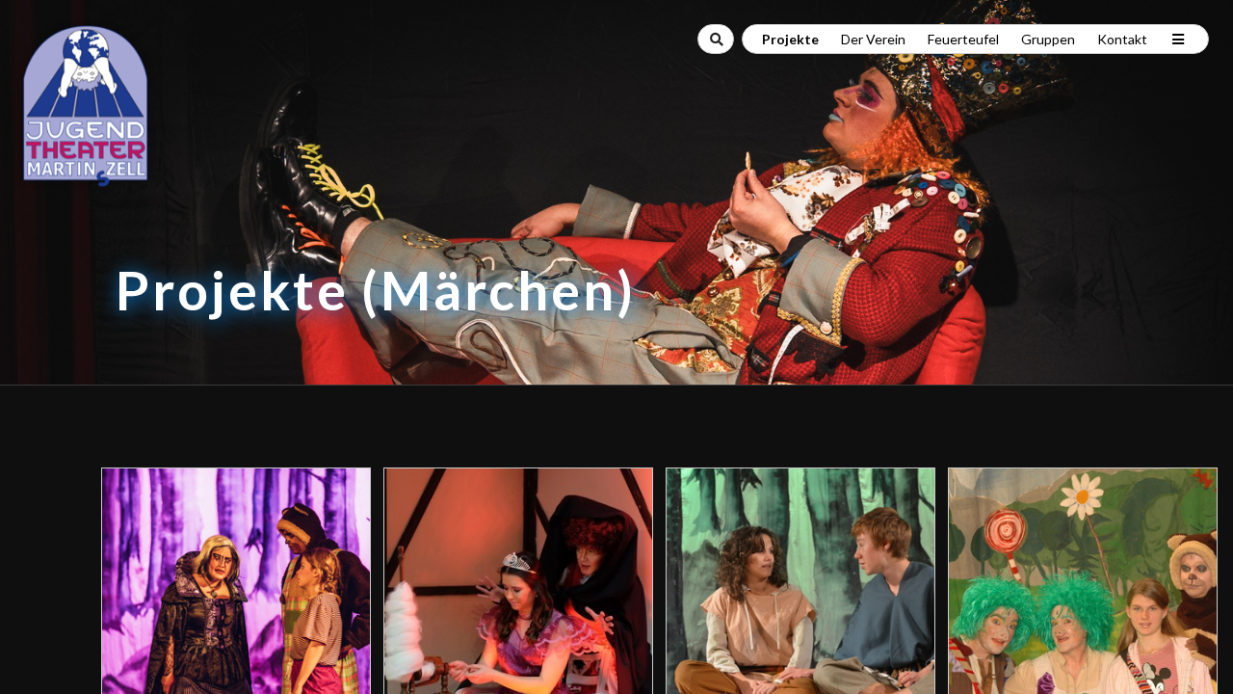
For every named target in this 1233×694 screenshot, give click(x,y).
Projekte (790, 39)
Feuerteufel (963, 39)
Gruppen (1048, 39)
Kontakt (1122, 39)
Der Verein (873, 39)
